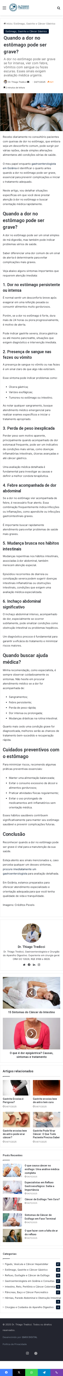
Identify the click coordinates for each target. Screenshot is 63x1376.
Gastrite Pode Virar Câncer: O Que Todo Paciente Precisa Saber (46, 1134)
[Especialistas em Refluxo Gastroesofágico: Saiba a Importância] (12, 1187)
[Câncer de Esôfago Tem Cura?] (12, 1204)
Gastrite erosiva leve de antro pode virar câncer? (15, 1134)
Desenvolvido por (20, 1337)
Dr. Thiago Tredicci (17, 82)
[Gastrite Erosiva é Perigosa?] (16, 1088)
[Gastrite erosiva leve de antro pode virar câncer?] (16, 1119)
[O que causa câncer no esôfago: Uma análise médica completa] (12, 1170)
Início (9, 23)
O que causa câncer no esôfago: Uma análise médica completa (42, 1169)
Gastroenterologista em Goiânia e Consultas (29, 1281)
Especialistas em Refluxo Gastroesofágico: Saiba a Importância (39, 1186)
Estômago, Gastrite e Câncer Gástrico (34, 23)
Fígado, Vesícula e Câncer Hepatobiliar (26, 1264)
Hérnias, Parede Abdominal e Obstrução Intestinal (33, 1297)
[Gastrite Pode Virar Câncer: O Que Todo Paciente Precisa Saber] (46, 1119)
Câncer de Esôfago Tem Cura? (42, 1199)
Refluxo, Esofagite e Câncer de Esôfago (27, 1275)
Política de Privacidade (15, 1344)
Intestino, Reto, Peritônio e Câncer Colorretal (30, 1286)
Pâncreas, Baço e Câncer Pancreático (26, 1292)
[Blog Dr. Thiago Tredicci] (19, 7)
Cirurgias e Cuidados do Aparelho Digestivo (29, 1307)
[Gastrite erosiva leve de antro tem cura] (46, 1088)
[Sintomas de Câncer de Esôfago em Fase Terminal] (12, 1219)
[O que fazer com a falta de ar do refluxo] (12, 1235)
